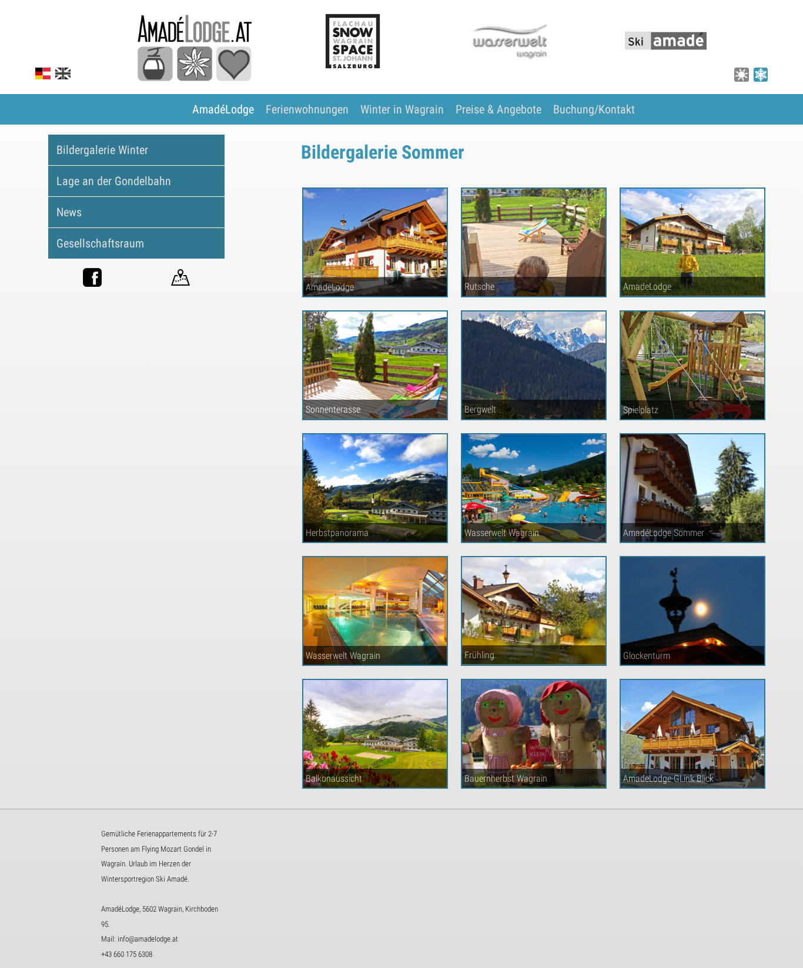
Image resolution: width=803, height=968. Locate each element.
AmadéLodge (223, 109)
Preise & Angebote (498, 109)
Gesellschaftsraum (100, 243)
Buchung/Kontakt (594, 109)
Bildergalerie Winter (102, 150)
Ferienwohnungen (307, 109)
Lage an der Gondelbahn (113, 181)
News (69, 212)
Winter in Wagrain (402, 109)
